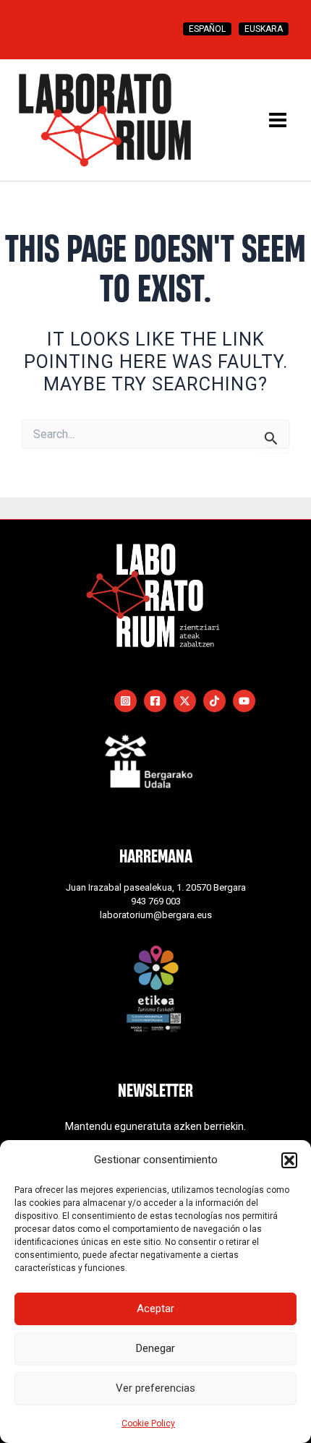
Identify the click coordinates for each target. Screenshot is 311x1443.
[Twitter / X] (185, 701)
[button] (289, 1160)
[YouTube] (244, 701)
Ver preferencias (155, 1388)
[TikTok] (214, 701)
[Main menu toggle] (278, 120)
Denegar (155, 1348)
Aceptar (155, 1308)
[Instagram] (125, 701)
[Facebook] (155, 701)
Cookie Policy (148, 1423)
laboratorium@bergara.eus (156, 914)
